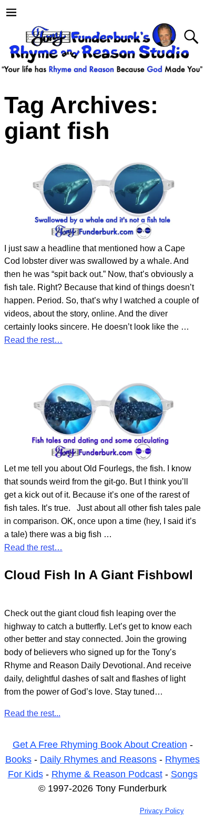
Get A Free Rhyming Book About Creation (100, 744)
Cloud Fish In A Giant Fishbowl (98, 575)
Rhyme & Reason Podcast (107, 774)
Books (18, 759)
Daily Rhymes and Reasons (98, 759)
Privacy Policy (162, 811)
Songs (184, 774)
